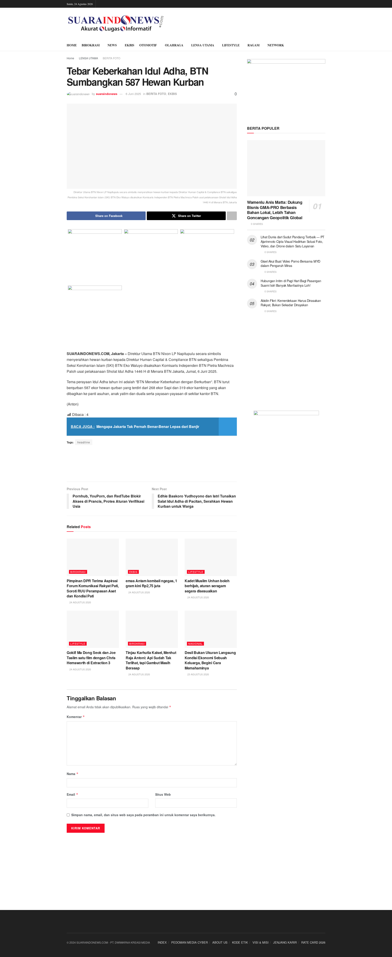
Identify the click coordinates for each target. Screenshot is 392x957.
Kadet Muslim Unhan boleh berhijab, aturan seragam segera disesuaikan (207, 586)
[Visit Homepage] (116, 24)
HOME (72, 45)
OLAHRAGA (174, 45)
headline (83, 442)
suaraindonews (106, 94)
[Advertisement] (151, 463)
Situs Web (163, 794)
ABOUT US (220, 942)
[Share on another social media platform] (232, 215)
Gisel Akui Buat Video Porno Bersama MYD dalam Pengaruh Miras (290, 263)
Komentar (76, 716)
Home (70, 58)
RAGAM (253, 45)
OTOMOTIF (148, 45)
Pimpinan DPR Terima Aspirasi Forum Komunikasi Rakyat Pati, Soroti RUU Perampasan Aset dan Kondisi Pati (93, 588)
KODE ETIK (240, 942)
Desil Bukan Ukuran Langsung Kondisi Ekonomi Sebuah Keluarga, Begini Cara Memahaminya (210, 660)
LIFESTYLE (231, 45)
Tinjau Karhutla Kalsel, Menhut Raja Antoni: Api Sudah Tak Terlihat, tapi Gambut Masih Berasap (151, 660)
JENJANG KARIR (285, 942)
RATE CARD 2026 (313, 942)
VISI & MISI (260, 942)
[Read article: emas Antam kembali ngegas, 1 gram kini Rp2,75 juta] (152, 557)
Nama (72, 773)
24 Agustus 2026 (80, 602)
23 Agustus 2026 (198, 674)
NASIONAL (195, 643)
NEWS (112, 45)
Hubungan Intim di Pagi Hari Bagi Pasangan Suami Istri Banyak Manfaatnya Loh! (291, 283)
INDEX (162, 942)
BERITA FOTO (111, 58)
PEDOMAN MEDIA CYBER (189, 942)
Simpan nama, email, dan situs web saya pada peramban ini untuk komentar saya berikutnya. (143, 815)
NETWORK (275, 45)
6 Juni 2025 (133, 94)
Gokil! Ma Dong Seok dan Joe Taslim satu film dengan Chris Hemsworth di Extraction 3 (91, 657)
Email (72, 794)
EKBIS (129, 45)
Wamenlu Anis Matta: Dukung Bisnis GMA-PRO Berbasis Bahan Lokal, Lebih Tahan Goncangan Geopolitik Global (274, 210)
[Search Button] (323, 45)
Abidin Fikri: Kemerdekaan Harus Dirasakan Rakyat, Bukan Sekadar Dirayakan (291, 302)
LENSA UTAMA (202, 45)
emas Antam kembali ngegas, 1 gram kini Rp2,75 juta (151, 583)
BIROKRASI (91, 45)
